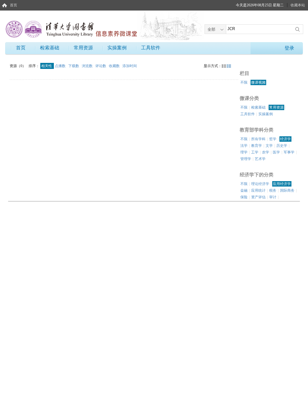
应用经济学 (282, 184)
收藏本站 (298, 5)
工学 (254, 152)
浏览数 (88, 66)
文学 (269, 146)
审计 (272, 197)
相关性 (47, 66)
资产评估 (258, 197)
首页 (13, 5)
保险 (244, 197)
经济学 (285, 139)
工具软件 (150, 47)
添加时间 (129, 66)
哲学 (272, 139)
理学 (244, 152)
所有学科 (258, 139)
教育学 (256, 146)
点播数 (60, 66)
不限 (244, 82)
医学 (276, 152)
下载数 (74, 66)
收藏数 (115, 66)
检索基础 (49, 47)
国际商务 (287, 190)
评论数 (101, 66)
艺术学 (260, 159)
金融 (244, 190)
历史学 (281, 146)
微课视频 (258, 82)
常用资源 (83, 47)
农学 (265, 152)
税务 (272, 190)
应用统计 (258, 190)
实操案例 (117, 47)
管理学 (245, 159)
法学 (244, 146)
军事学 (289, 152)
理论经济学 (260, 184)
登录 (289, 48)
